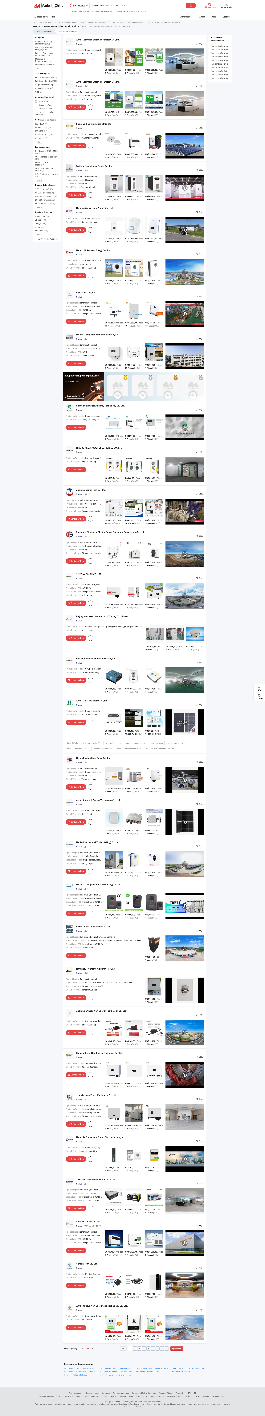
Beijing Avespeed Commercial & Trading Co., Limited (102, 616)
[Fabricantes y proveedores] (48, 6)
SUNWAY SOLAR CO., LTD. (89, 574)
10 (82, 1348)
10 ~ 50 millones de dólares (47, 157)
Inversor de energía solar (77, 748)
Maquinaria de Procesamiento (44, 60)
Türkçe (196, 1396)
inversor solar (157, 743)
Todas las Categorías (46, 16)
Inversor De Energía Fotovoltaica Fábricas (115, 1375)
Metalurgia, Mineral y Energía (44, 48)
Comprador (185, 16)
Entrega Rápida (45, 108)
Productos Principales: (75, 50)
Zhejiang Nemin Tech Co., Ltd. (91, 489)
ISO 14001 (42, 124)
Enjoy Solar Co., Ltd (85, 292)
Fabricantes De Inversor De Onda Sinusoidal (152, 1368)
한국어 (153, 1396)
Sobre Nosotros (75, 1393)
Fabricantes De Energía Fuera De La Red (79, 1368)
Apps (214, 16)
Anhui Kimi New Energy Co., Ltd (91, 700)
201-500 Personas (45, 200)
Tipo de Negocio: (73, 92)
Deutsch (113, 1396)
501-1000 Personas (45, 203)
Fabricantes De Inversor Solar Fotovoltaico (228, 56)
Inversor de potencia (176, 743)
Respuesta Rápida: (74, 313)
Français (94, 1396)
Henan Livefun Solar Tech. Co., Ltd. (93, 758)
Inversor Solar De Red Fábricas (147, 1371)
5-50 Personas (44, 189)
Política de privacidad (121, 1393)
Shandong (41, 230)
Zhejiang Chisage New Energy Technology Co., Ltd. (101, 1010)
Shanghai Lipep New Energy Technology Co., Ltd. (100, 405)
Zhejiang (41, 220)
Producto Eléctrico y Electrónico (43, 42)
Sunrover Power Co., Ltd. (88, 1221)
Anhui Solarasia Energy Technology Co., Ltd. (98, 39)
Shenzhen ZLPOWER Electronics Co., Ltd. (96, 1179)
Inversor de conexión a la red (129, 748)
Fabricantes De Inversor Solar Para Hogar (115, 1368)
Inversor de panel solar (102, 748)
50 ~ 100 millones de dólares (44, 169)
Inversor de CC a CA (91, 743)
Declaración (88, 1393)
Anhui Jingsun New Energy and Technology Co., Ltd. (102, 1305)
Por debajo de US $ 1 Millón (46, 152)
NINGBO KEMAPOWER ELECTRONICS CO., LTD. (99, 447)
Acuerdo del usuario (102, 1393)
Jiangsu (40, 223)
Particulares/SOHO (45, 88)
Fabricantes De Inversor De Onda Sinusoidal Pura (80, 1371)
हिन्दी (179, 1396)
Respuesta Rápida (46, 105)
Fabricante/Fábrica (46, 81)
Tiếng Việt (205, 1396)
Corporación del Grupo (46, 84)
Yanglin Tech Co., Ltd (86, 1263)
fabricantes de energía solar (101, 11)
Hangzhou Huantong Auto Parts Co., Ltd (96, 968)
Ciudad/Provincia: (73, 53)
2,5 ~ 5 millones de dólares (46, 175)
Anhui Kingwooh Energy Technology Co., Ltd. (98, 800)
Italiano (132, 1396)
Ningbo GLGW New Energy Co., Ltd (93, 250)
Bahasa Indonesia (219, 1396)
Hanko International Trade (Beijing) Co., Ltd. (98, 842)
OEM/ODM (43, 101)
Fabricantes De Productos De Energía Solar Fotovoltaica (188, 1368)
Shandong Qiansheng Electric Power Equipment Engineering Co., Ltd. (110, 532)
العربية (161, 1396)
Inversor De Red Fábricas (181, 1371)
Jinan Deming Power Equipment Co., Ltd (96, 1095)
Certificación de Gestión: (76, 905)
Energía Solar (73, 743)
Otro (38, 91)
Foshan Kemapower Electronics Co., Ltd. (96, 658)
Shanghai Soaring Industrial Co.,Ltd (93, 123)
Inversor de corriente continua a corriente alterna (126, 743)
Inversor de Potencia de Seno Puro (161, 748)
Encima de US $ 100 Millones (43, 163)
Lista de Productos (44, 31)
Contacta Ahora (77, 61)
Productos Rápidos (166, 1393)
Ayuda (202, 16)
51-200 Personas (44, 192)
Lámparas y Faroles (45, 64)
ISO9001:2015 (43, 127)
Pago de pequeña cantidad (44, 113)
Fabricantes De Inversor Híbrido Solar (226, 78)
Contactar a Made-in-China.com (144, 1393)
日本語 (86, 1396)
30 (88, 1349)
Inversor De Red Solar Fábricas (75, 1375)
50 (93, 1348)
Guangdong (42, 216)
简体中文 (67, 1396)
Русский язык (143, 1396)
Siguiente (175, 1348)
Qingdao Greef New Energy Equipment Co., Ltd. (99, 1053)
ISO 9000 (41, 138)
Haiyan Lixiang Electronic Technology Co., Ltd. (99, 884)
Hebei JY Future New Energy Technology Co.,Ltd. (100, 1137)
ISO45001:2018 (44, 134)
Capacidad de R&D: (74, 183)
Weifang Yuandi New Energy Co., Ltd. (94, 166)
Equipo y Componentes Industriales (45, 54)
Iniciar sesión (226, 7)
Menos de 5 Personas (46, 196)
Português (122, 1396)
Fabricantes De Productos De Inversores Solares (116, 1371)
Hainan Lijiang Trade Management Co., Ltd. (97, 334)
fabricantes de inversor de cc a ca (126, 11)
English (59, 1396)
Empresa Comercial (46, 77)
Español (104, 1396)
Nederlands (170, 1396)
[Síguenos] (189, 1393)
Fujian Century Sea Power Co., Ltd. (93, 926)
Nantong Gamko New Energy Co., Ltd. (94, 208)
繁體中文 (77, 1396)
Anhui (39, 227)
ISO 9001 (41, 131)
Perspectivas (180, 1393)
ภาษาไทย (187, 1396)
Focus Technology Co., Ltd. (127, 1401)
